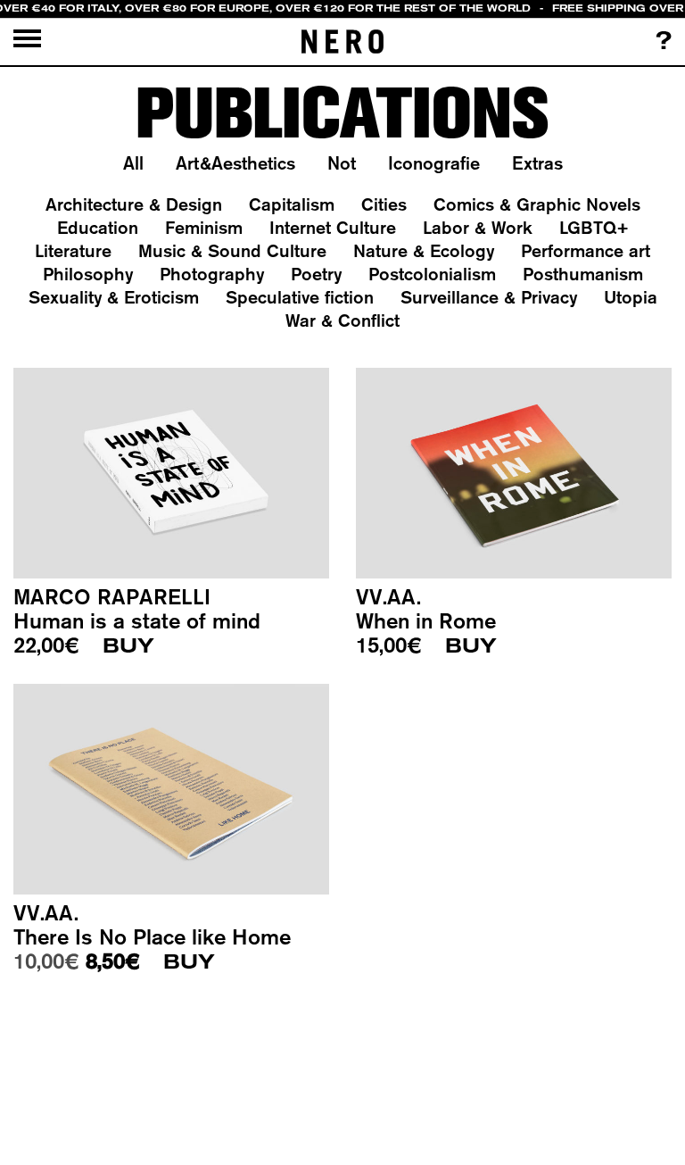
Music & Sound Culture (232, 250)
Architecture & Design (133, 204)
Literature (73, 250)
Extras (537, 163)
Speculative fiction (300, 297)
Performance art (585, 250)
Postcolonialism (432, 273)
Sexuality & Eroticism (114, 297)
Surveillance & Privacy (488, 297)
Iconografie (434, 163)
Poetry (316, 273)
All (133, 163)
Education (97, 227)
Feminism (204, 227)
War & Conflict (342, 320)
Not (341, 163)
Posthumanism (583, 273)
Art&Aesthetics (235, 163)
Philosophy (88, 273)
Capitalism (291, 204)
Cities (384, 204)
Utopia (630, 297)
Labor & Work (477, 227)
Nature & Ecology (423, 250)
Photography (212, 273)
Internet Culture (332, 227)
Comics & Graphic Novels (536, 204)
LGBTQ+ (594, 227)
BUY (128, 646)
